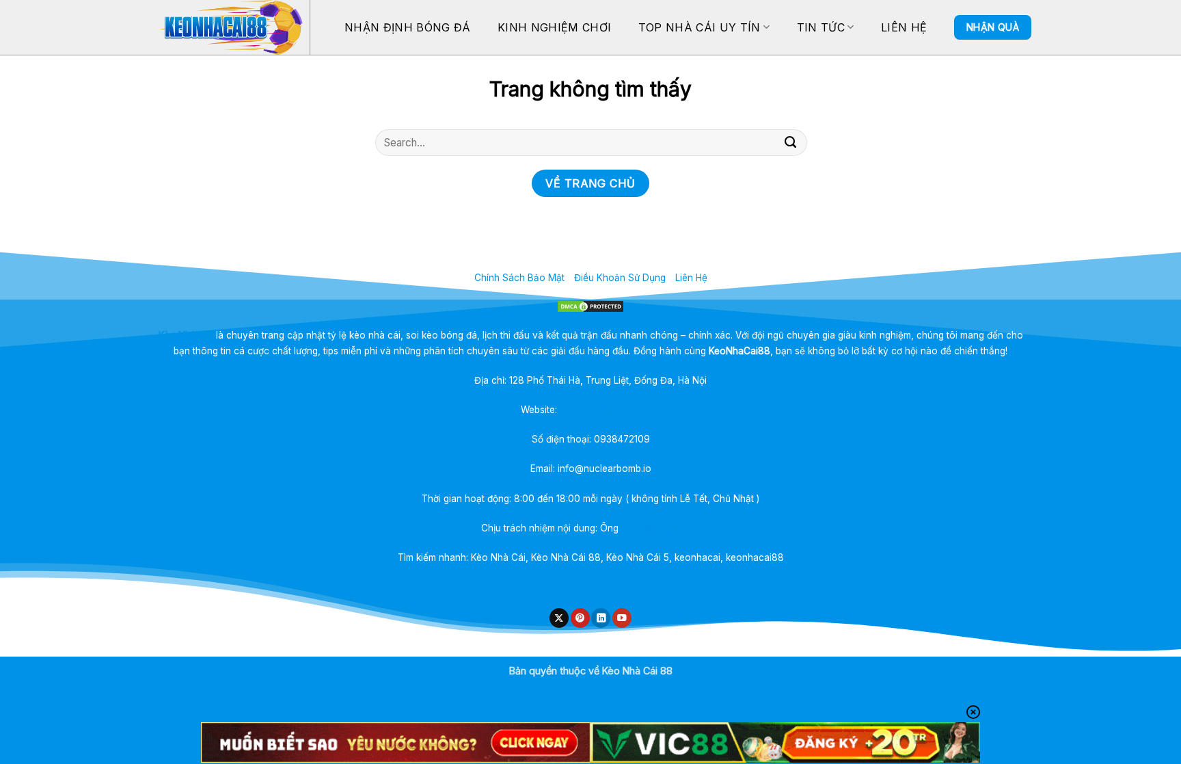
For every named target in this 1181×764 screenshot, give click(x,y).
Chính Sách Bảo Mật (519, 277)
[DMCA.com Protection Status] (591, 306)
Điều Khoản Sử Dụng (620, 277)
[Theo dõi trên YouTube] (622, 618)
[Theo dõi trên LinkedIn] (600, 618)
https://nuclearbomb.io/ (610, 409)
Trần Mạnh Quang (661, 528)
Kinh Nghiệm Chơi (554, 27)
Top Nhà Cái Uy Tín (699, 27)
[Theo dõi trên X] (559, 618)
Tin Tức (821, 27)
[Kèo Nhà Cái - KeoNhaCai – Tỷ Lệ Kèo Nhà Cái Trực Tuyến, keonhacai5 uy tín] (229, 27)
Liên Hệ (904, 27)
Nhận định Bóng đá (407, 27)
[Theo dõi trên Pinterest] (580, 618)
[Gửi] (790, 143)
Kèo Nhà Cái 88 (637, 670)
